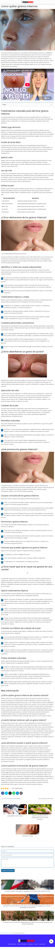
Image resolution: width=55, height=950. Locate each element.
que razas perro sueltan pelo (46, 798)
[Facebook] (2, 793)
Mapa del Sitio (42, 944)
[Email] (21, 793)
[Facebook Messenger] (6, 793)
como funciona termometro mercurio (11, 798)
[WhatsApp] (13, 793)
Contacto (36, 944)
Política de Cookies (12, 944)
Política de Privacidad (21, 944)
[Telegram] (17, 793)
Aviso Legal (30, 944)
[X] (10, 793)
